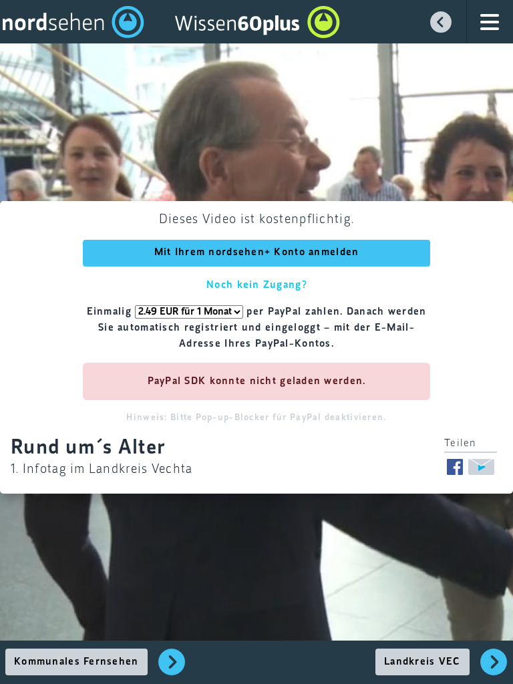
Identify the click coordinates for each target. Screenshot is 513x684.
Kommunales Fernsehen (76, 662)
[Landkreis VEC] (494, 669)
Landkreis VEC (422, 662)
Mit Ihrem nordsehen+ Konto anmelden (256, 252)
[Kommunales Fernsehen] (172, 669)
